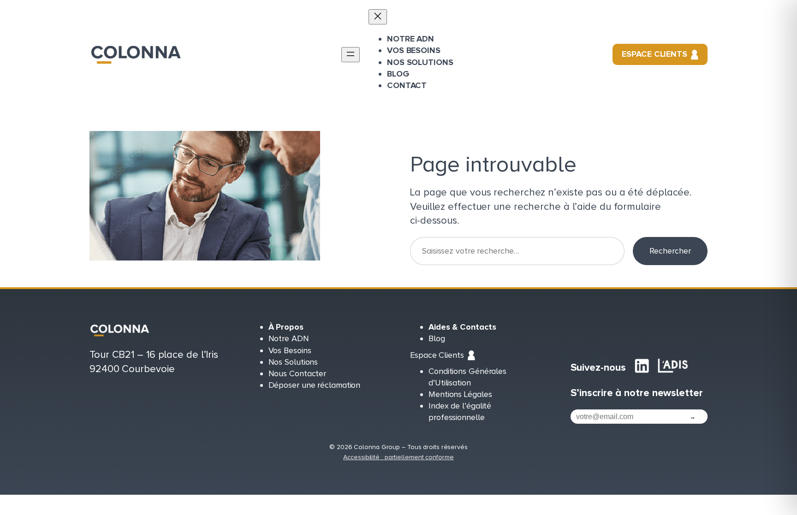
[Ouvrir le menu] (350, 54)
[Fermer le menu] (378, 16)
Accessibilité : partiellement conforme (398, 457)
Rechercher (670, 251)
